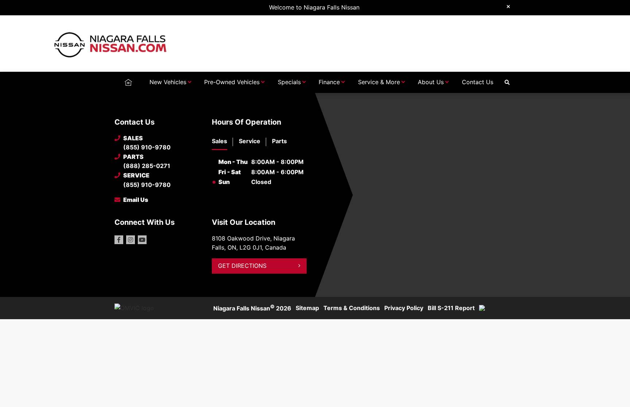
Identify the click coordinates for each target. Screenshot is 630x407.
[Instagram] (130, 239)
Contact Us (477, 82)
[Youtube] (142, 239)
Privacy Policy (403, 308)
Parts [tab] (279, 141)
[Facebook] (118, 239)
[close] (508, 6)
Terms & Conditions (351, 308)
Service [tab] (249, 141)
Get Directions (242, 265)
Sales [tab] (219, 141)
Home (128, 82)
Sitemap (307, 308)
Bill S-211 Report (451, 308)
